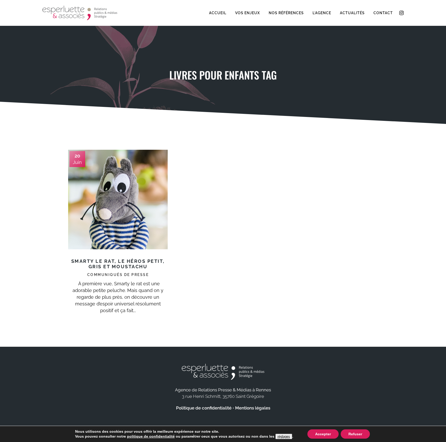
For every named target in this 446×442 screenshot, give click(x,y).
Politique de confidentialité (204, 408)
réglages (283, 436)
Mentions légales (252, 408)
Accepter (323, 434)
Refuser (355, 434)
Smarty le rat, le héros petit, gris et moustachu (118, 263)
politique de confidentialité (151, 436)
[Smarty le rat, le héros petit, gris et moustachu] (118, 199)
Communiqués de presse (118, 275)
